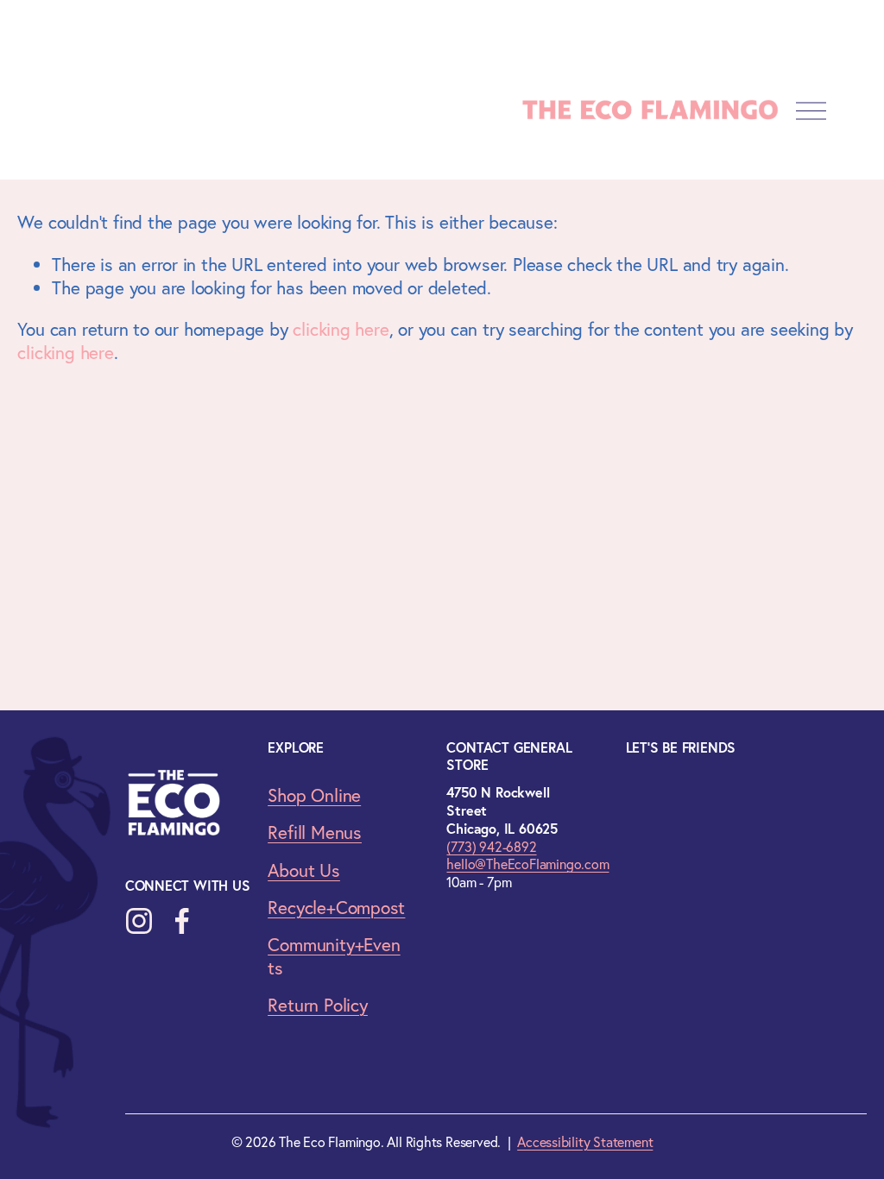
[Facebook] (182, 921)
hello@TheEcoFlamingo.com (527, 864)
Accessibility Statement (585, 1142)
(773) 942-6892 (491, 846)
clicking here (340, 329)
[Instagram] (139, 921)
